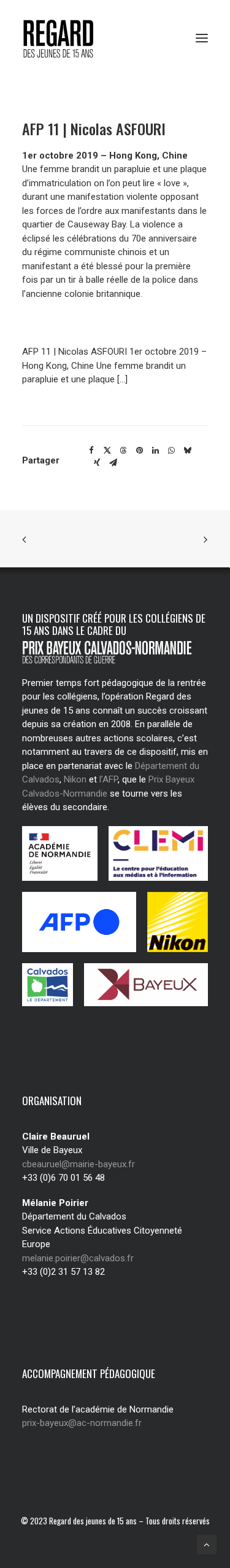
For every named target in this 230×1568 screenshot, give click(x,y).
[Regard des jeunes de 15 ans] (70, 38)
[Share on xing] (97, 463)
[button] (202, 38)
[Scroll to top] (207, 1544)
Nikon (75, 779)
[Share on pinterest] (139, 450)
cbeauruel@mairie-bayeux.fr (78, 1164)
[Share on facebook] (91, 450)
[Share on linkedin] (155, 450)
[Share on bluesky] (187, 450)
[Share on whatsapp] (171, 450)
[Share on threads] (123, 450)
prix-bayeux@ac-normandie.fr (82, 1422)
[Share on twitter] (107, 450)
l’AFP (108, 779)
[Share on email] (112, 463)
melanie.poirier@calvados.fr (78, 1258)
